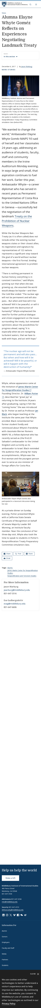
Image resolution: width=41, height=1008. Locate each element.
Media (4, 954)
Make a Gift (10, 878)
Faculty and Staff (8, 948)
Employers (6, 942)
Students (5, 965)
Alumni (9, 568)
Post (19, 554)
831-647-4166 (16, 899)
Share (8, 554)
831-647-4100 (7, 894)
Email (8, 558)
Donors (4, 937)
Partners (5, 959)
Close (33, 974)
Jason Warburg (26, 66)
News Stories (8, 70)
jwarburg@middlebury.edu (17, 590)
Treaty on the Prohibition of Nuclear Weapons (17, 220)
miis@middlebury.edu (9, 902)
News (4, 13)
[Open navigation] (36, 4)
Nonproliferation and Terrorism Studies (21, 576)
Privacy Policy (8, 1003)
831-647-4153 (14, 907)
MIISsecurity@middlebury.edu (12, 910)
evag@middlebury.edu (15, 603)
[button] (30, 4)
